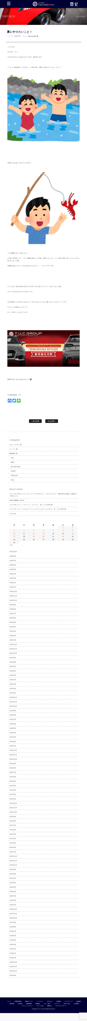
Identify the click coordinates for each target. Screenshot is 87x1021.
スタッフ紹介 (47, 1003)
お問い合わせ (67, 1003)
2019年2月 (12, 953)
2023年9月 (12, 710)
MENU (8, 4)
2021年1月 (12, 852)
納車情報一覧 (13, 453)
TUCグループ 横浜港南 (43, 4)
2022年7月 (12, 772)
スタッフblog (40, 1005)
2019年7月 (12, 931)
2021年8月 (12, 821)
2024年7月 (12, 666)
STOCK (71, 6)
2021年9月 (12, 816)
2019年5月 (12, 940)
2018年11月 (13, 966)
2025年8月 (12, 609)
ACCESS (76, 6)
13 (43, 533)
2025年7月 (12, 613)
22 (63, 536)
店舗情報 (58, 1001)
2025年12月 (13, 591)
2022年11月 (13, 755)
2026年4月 (12, 574)
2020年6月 (12, 883)
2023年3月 (12, 737)
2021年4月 (12, 838)
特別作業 (12, 1003)
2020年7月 (12, 878)
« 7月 (10, 545)
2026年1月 (12, 587)
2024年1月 (12, 693)
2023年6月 (12, 724)
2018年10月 (13, 971)
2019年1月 (12, 958)
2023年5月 (12, 728)
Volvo (12, 480)
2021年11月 (13, 808)
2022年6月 (12, 777)
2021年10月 (13, 812)
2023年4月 (12, 733)
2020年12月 (13, 856)
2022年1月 (12, 799)
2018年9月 (12, 975)
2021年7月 (12, 825)
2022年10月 (13, 759)
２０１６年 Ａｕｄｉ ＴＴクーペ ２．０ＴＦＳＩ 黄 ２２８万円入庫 (31, 505)
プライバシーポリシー (27, 1005)
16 (73, 533)
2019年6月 (12, 935)
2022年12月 (13, 750)
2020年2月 (12, 900)
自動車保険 (29, 1003)
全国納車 (78, 1001)
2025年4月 (12, 627)
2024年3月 (12, 684)
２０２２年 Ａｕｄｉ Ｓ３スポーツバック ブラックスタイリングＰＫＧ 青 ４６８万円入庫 (37, 509)
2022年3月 (12, 790)
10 (14, 533)
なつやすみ (12, 513)
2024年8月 (12, 662)
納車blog (49, 1005)
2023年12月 (13, 697)
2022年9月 (12, 763)
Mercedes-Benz (16, 467)
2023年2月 (12, 741)
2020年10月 (13, 865)
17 (14, 536)
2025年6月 (12, 618)
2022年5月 (12, 781)
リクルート (57, 1003)
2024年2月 (12, 688)
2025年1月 (12, 640)
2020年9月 (12, 869)
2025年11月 (13, 596)
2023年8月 (12, 715)
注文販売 (20, 1003)
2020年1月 (12, 905)
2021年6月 (12, 830)
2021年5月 (12, 834)
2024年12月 (13, 644)
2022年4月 (12, 785)
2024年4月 (12, 680)
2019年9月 (12, 922)
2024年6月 (12, 671)
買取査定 (37, 1003)
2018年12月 (13, 962)
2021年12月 (13, 803)
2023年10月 (13, 706)
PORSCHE (14, 475)
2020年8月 (12, 874)
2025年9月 (12, 605)
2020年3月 (12, 896)
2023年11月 (13, 702)
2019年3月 (12, 949)
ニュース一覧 (13, 449)
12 (34, 533)
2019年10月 (13, 918)
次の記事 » (52, 421)
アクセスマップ (68, 1001)
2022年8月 (12, 768)
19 (34, 536)
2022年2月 (12, 794)
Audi (12, 458)
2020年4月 (12, 891)
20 (43, 536)
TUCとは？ (50, 1001)
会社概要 (76, 1003)
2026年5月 (12, 569)
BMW (12, 462)
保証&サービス (29, 1001)
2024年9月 (12, 657)
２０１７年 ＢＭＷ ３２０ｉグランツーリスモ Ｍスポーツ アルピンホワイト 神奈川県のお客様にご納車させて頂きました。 (43, 495)
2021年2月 (12, 847)
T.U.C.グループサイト (60, 1005)
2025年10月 (13, 600)
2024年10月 (13, 653)
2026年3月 (12, 578)
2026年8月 (12, 556)
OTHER (13, 471)
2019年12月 (13, 909)
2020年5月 (12, 887)
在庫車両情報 (17, 1001)
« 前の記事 (35, 421)
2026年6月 (12, 565)
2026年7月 (12, 560)
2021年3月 (12, 843)
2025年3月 (12, 631)
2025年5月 (12, 622)
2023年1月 (12, 746)
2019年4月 (12, 944)
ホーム (9, 1001)
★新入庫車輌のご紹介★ (16, 500)
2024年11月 (13, 649)
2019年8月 (12, 927)
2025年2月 (12, 635)
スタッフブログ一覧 (33, 36)
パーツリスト (39, 1001)
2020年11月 (13, 860)
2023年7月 (12, 719)
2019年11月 (13, 913)
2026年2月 (12, 582)
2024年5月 (12, 675)
